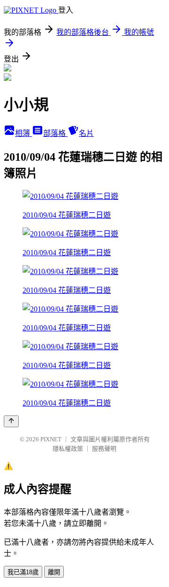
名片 (86, 133)
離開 (54, 572)
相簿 (23, 133)
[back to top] (11, 421)
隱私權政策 (68, 448)
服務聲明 (104, 448)
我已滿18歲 (23, 572)
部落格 (55, 133)
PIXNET (50, 439)
